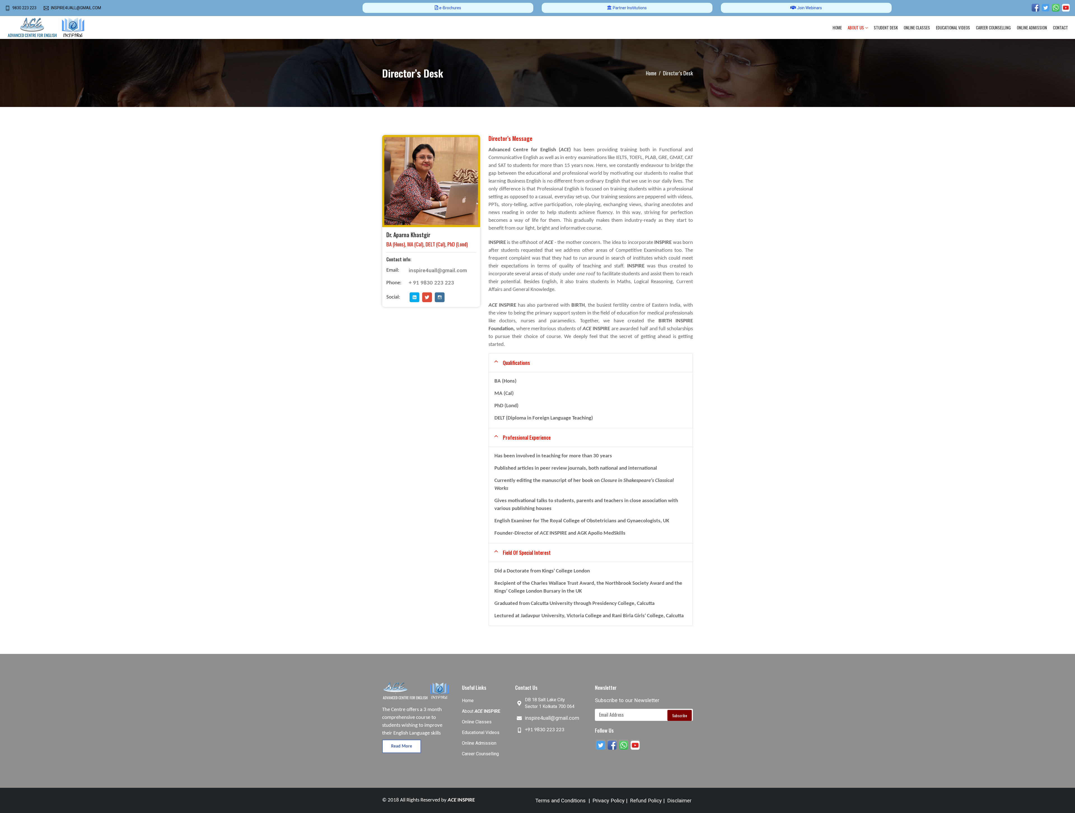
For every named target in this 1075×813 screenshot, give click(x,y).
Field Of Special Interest (527, 552)
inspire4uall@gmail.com (76, 8)
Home (837, 27)
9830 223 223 (24, 8)
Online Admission (479, 743)
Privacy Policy (608, 801)
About (481, 711)
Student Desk (886, 27)
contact (1060, 27)
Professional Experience (527, 437)
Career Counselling (993, 27)
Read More (401, 746)
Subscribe (679, 715)
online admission (1032, 27)
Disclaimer (679, 801)
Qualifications (516, 362)
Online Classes (477, 722)
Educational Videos (953, 27)
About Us (856, 27)
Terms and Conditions (560, 801)
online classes (917, 27)
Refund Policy (646, 801)
